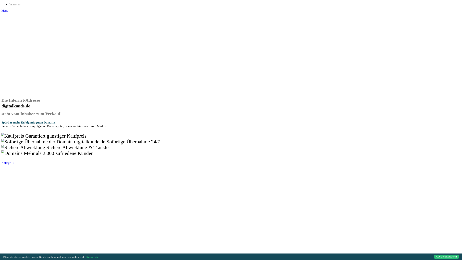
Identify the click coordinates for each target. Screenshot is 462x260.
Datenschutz (92, 257)
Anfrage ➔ (7, 162)
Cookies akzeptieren (446, 256)
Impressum (15, 4)
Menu (4, 10)
